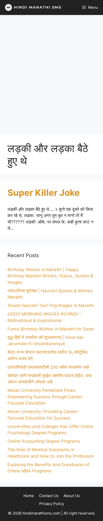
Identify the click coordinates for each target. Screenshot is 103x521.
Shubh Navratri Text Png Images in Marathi (51, 305)
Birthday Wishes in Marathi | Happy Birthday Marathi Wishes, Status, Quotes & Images (50, 276)
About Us (72, 495)
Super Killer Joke (44, 192)
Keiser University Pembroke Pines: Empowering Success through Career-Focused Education (46, 397)
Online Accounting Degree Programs (44, 441)
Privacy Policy (51, 503)
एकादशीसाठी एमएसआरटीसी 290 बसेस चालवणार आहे (48, 367)
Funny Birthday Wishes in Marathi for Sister (51, 328)
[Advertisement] (51, 74)
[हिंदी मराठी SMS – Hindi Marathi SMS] (31, 7)
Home (29, 495)
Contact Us (48, 495)
